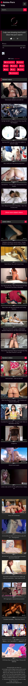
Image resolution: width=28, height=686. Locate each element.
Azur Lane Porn (10, 62)
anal (6, 66)
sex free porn (14, 73)
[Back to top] (23, 681)
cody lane (17, 58)
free (22, 66)
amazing (21, 62)
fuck (7, 69)
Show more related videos (14, 212)
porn (13, 69)
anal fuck (14, 66)
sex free (21, 69)
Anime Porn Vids (8, 4)
